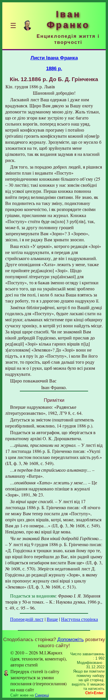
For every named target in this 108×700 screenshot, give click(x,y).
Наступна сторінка (79, 619)
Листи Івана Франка (54, 58)
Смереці (42, 695)
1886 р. (54, 68)
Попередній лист (26, 619)
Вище (52, 619)
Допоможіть (70, 639)
